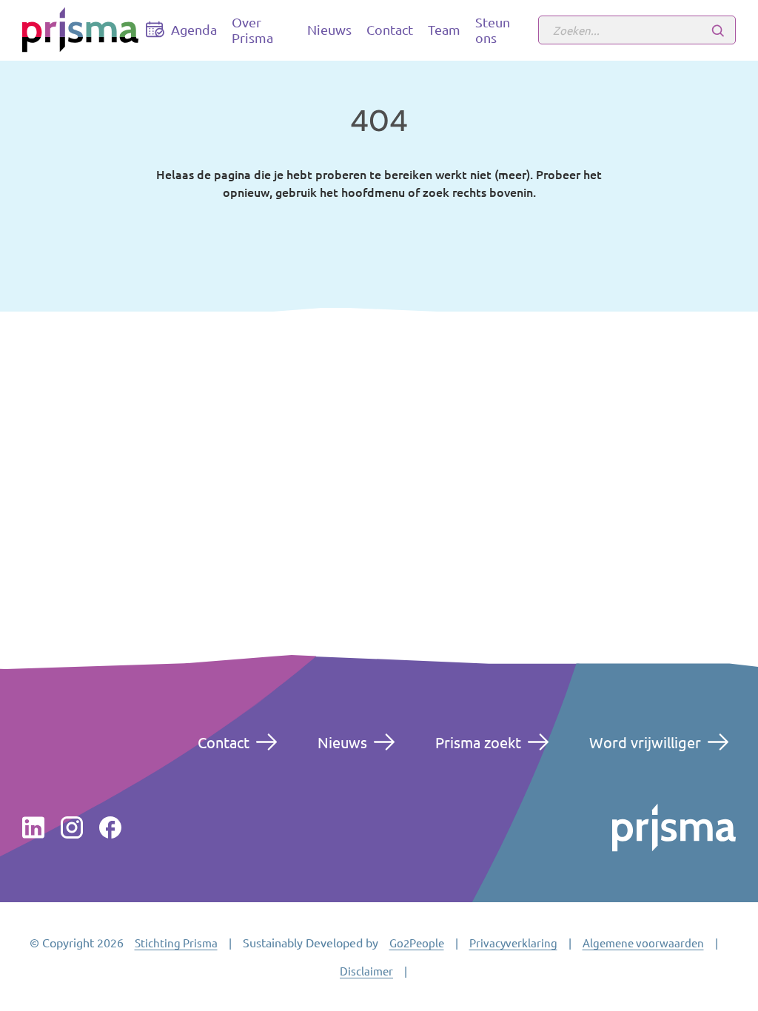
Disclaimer (366, 971)
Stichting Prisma (176, 943)
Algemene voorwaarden (643, 943)
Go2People (416, 943)
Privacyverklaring (513, 943)
